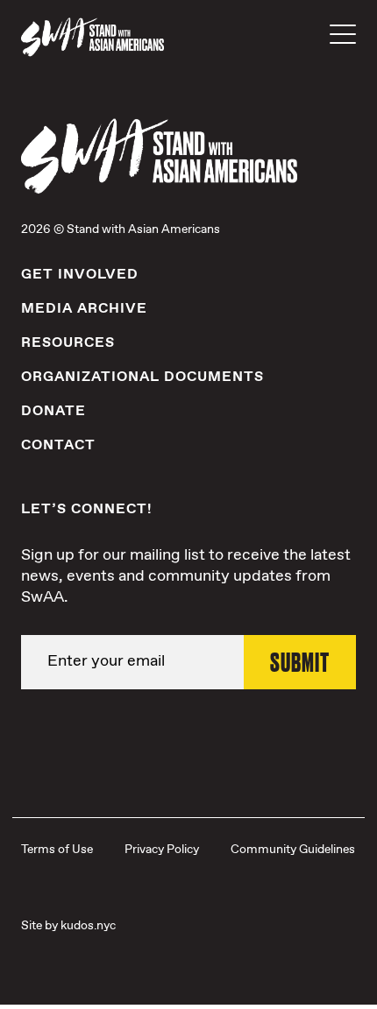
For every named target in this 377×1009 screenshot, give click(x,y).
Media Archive (84, 309)
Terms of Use (57, 849)
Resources (68, 343)
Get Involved (80, 274)
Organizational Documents (142, 377)
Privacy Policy (161, 849)
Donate (53, 411)
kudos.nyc (88, 926)
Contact (58, 445)
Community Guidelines (293, 849)
